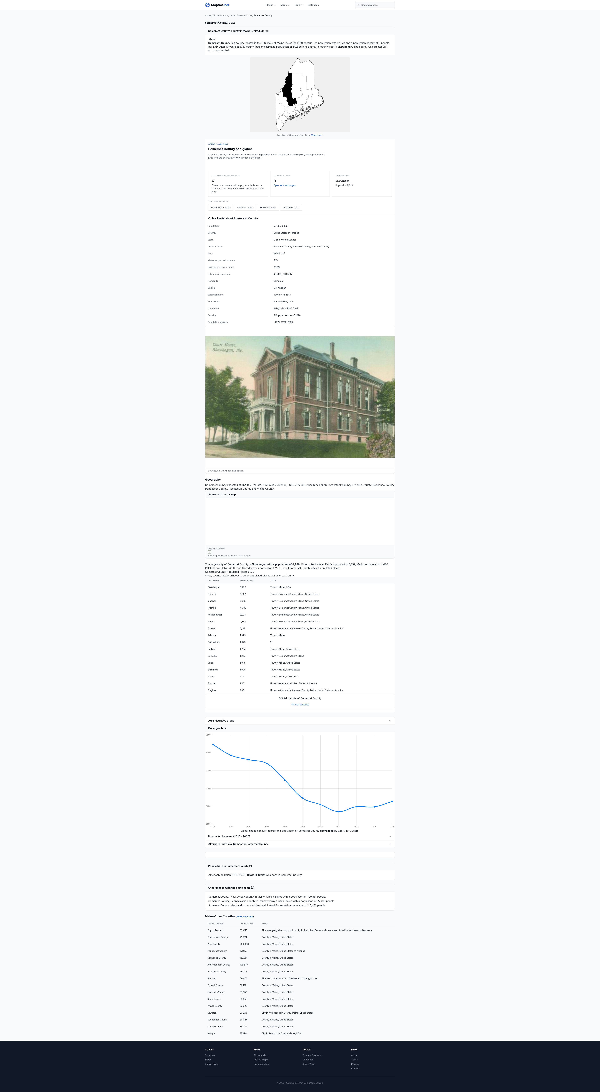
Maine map (316, 135)
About (354, 1055)
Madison (362, 564)
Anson (211, 621)
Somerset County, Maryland (225, 905)
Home (208, 15)
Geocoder (307, 1059)
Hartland (212, 649)
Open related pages (285, 185)
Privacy (355, 1064)
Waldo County (265, 488)
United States (236, 15)
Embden (212, 683)
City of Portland (215, 930)
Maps (284, 5)
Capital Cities (211, 1064)
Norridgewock (250, 568)
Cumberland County (218, 937)
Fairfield (330, 564)
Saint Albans (214, 642)
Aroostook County (340, 484)
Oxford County (215, 985)
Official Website (300, 704)
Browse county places (300, 164)
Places (269, 5)
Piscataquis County (240, 488)
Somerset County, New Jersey (226, 896)
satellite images (243, 555)
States (208, 1059)
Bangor (211, 1033)
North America (220, 15)
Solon (211, 662)
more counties (245, 916)
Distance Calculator (312, 1055)
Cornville (212, 656)
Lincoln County (215, 1026)
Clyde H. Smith (256, 874)
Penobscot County (216, 488)
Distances (313, 5)
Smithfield (213, 669)
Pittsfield (210, 568)
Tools (297, 5)
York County (214, 944)
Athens (211, 676)
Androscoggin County (219, 964)
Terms (354, 1059)
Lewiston (212, 1012)
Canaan (211, 628)
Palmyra (212, 635)
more (251, 572)
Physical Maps (261, 1055)
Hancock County (216, 992)
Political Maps (261, 1059)
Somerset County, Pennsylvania (227, 901)
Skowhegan (342, 180)
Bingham (212, 690)
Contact (355, 1068)
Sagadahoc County (217, 1019)
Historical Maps (261, 1064)
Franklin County (361, 484)
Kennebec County (383, 484)
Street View (308, 1064)
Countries (210, 1055)
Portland (212, 978)
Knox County (214, 999)
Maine (248, 15)
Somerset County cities (303, 568)
